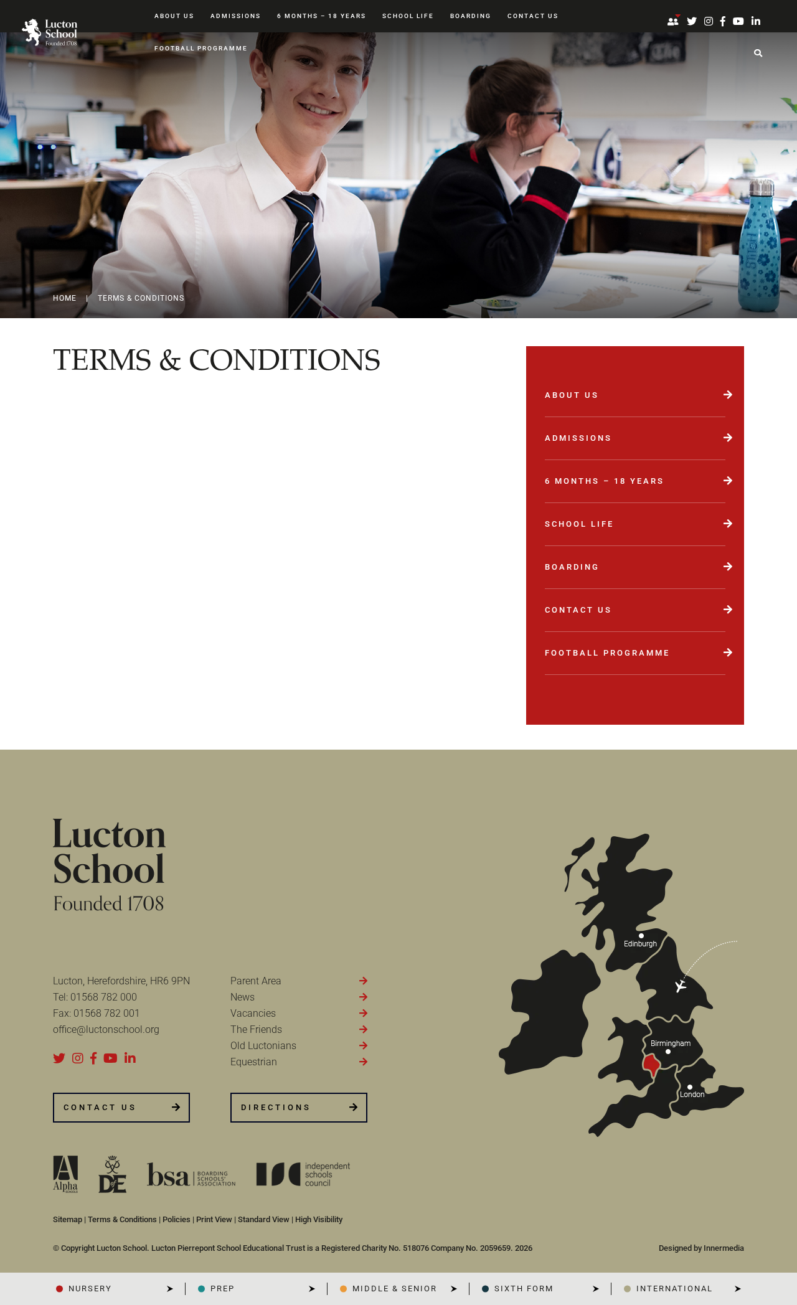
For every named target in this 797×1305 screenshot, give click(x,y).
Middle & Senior (394, 1288)
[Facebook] (722, 21)
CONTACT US (100, 1107)
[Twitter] (692, 21)
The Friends (256, 1029)
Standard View (264, 1219)
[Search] (758, 53)
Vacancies (253, 1013)
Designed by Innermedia (701, 1248)
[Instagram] (708, 21)
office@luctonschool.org (106, 1029)
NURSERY (90, 1288)
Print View (214, 1219)
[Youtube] (738, 21)
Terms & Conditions (122, 1219)
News (242, 997)
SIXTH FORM (524, 1288)
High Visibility (318, 1219)
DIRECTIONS (276, 1107)
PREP (222, 1288)
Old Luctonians (263, 1046)
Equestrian (253, 1062)
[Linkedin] (756, 21)
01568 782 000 (103, 997)
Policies (177, 1219)
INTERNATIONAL (674, 1288)
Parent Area (255, 981)
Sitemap (67, 1219)
